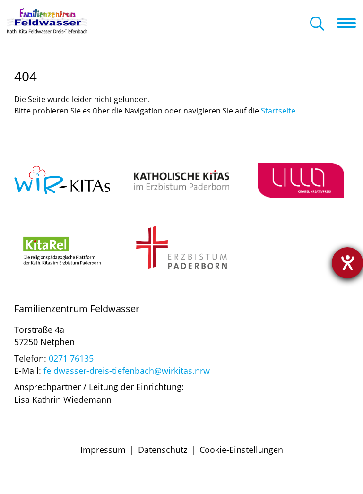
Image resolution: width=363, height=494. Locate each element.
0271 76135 (70, 358)
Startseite (278, 110)
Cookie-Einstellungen (241, 449)
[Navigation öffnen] (350, 23)
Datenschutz (162, 449)
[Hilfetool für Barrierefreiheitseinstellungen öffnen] (347, 262)
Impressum (103, 449)
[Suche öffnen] (317, 24)
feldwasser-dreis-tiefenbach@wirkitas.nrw (126, 370)
